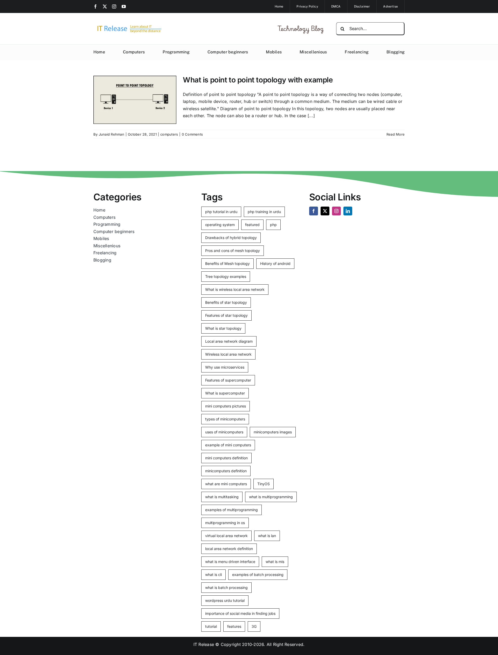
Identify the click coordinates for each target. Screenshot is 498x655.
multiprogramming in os (225, 522)
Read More (395, 134)
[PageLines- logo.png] (127, 25)
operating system (220, 224)
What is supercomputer (225, 393)
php (273, 224)
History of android (275, 263)
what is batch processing (226, 587)
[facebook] (95, 6)
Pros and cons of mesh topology (232, 250)
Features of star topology (226, 315)
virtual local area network (226, 535)
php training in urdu (264, 211)
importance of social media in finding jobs (240, 613)
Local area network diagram (229, 341)
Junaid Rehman (111, 134)
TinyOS (263, 484)
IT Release (203, 644)
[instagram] (114, 6)
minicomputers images (273, 432)
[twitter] (105, 6)
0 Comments (192, 134)
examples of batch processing (257, 574)
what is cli (213, 574)
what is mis (275, 561)
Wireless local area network (228, 354)
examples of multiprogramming (231, 510)
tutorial (211, 626)
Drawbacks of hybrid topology (231, 237)
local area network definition (229, 548)
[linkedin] (347, 211)
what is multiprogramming (271, 497)
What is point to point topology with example (258, 79)
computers (169, 134)
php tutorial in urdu (221, 211)
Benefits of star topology (226, 302)
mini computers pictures (225, 406)
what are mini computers (226, 484)
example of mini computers (228, 445)
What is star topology (223, 328)
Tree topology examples (225, 276)
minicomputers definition (226, 471)
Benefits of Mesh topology (227, 263)
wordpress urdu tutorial (225, 600)
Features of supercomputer (228, 380)
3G (254, 626)
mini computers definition (226, 458)
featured (252, 224)
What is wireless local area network (235, 289)
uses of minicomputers (224, 432)
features (234, 626)
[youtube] (124, 6)
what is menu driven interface (230, 561)
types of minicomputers (225, 419)
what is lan (267, 535)
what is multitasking (222, 497)
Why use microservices (224, 367)
